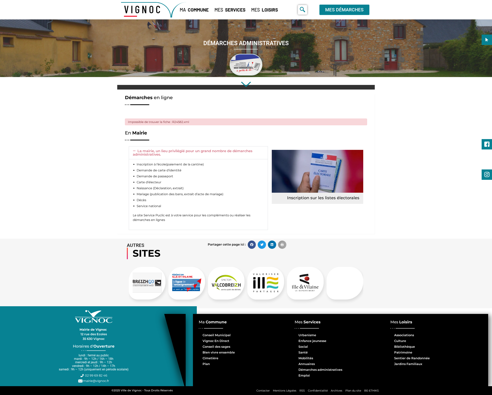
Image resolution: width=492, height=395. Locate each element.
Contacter (263, 390)
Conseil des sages (216, 347)
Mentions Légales (284, 390)
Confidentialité (318, 390)
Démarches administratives (320, 370)
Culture (400, 341)
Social (303, 347)
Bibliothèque (404, 347)
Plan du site (353, 390)
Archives (336, 390)
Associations (404, 335)
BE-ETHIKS (371, 390)
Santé (303, 352)
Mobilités (305, 358)
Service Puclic (154, 215)
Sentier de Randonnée (412, 358)
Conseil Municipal (217, 335)
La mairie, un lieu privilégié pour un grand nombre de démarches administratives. (192, 153)
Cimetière (210, 358)
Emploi (304, 375)
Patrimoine (403, 352)
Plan (206, 364)
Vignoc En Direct (216, 341)
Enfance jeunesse (312, 341)
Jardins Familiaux (408, 364)
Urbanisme (307, 335)
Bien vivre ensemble (219, 352)
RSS (302, 390)
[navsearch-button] (302, 10)
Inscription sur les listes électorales (323, 197)
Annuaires (306, 364)
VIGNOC (143, 9)
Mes (229, 9)
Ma (194, 9)
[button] (198, 152)
